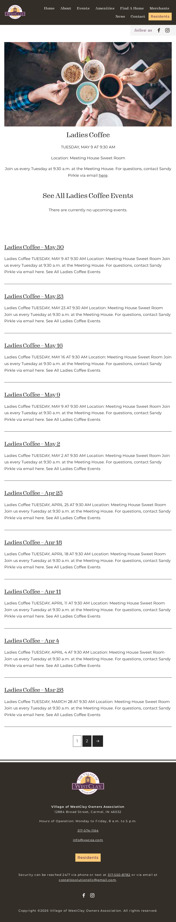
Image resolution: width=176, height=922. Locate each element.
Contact (138, 16)
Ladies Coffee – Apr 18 (33, 542)
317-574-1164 (88, 830)
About (65, 8)
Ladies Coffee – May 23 (34, 296)
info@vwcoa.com (88, 840)
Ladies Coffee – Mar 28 (34, 690)
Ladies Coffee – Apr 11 (32, 591)
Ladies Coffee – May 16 (33, 345)
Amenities (105, 8)
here (103, 175)
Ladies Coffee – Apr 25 (33, 493)
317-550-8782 (119, 875)
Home (49, 8)
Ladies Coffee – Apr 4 (31, 640)
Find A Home (132, 8)
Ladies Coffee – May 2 (32, 444)
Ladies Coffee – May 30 (34, 247)
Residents (160, 16)
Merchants (159, 8)
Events (83, 8)
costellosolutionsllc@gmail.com (87, 880)
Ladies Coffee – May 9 (32, 394)
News (120, 16)
